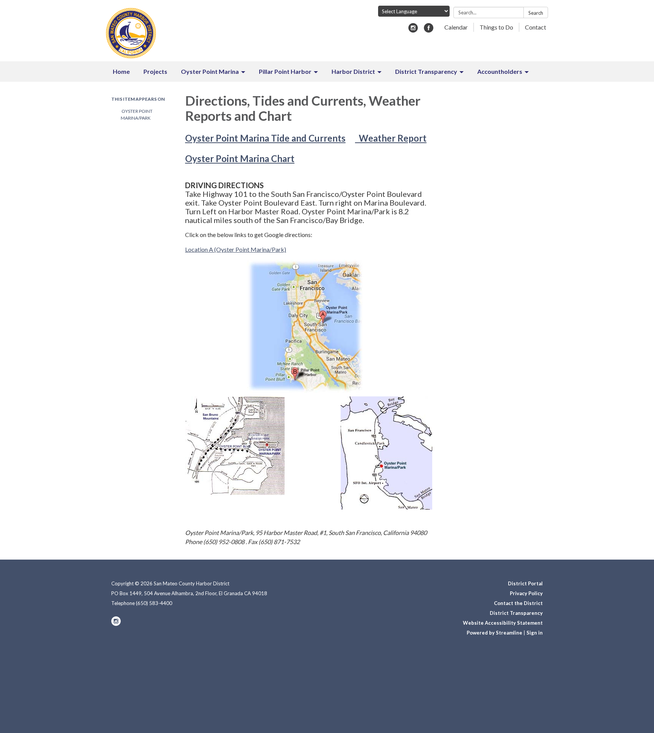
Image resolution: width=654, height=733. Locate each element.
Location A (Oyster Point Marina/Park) (235, 249)
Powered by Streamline (494, 633)
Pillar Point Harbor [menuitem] (285, 71)
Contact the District (518, 603)
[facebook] (428, 30)
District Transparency (516, 613)
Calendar (456, 27)
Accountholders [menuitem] (499, 71)
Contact (535, 27)
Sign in (534, 633)
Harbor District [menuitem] (353, 71)
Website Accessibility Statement (503, 623)
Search (535, 13)
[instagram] (413, 30)
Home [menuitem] (121, 71)
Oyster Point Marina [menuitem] (210, 71)
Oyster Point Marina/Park (137, 114)
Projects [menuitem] (155, 71)
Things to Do (496, 27)
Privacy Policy (526, 593)
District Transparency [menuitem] (426, 71)
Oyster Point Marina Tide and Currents (265, 138)
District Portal (525, 583)
